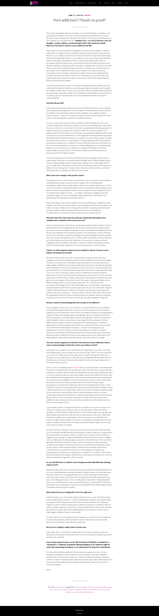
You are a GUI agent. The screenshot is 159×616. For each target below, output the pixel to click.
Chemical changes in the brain (85, 587)
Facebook (79, 610)
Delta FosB (75, 367)
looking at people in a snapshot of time (74, 589)
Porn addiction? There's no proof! (98, 589)
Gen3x (45, 3)
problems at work (71, 592)
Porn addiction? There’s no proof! (79, 20)
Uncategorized (61, 587)
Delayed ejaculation (101, 587)
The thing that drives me (86, 592)
